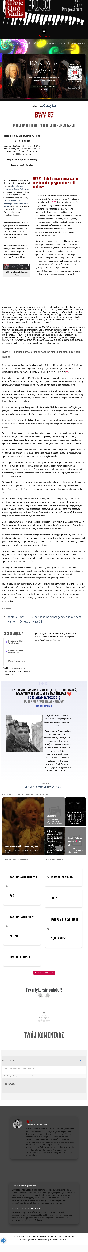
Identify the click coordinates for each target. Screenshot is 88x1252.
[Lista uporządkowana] (17, 1075)
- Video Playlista (21, 846)
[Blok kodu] (26, 1075)
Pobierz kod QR (44, 972)
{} (33, 1076)
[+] (36, 1076)
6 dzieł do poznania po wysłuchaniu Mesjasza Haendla (53, 838)
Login (84, 1061)
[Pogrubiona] (4, 1075)
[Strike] (13, 1075)
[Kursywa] (7, 1075)
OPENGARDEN (55, 786)
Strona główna (9, 43)
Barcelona (51, 815)
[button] (44, 31)
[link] (51, 202)
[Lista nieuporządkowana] (20, 1075)
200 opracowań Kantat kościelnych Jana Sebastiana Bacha (15, 203)
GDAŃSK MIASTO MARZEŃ (36, 786)
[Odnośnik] (30, 1075)
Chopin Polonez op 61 (75, 841)
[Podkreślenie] (10, 1075)
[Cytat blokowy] (23, 1075)
